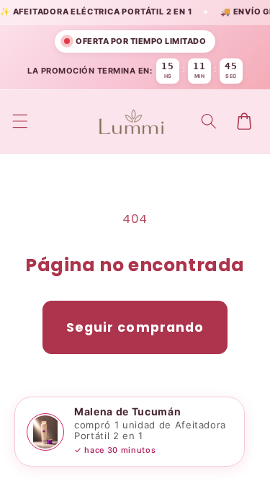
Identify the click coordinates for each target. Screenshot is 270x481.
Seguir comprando (135, 327)
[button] (19, 121)
